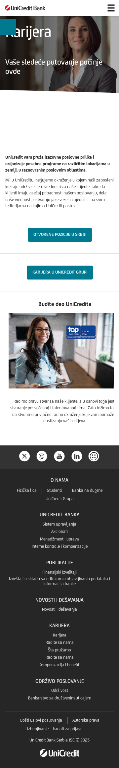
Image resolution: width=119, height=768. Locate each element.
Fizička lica (27, 490)
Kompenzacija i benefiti (59, 664)
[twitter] (24, 455)
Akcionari (59, 531)
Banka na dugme (87, 490)
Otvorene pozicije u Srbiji (59, 234)
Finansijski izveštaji (59, 572)
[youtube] (59, 455)
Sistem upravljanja (59, 524)
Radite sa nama (60, 642)
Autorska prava (85, 720)
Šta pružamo (59, 649)
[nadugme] (94, 455)
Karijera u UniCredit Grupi (59, 272)
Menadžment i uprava (59, 539)
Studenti (54, 490)
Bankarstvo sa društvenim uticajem (59, 697)
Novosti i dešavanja (59, 609)
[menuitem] (8, 27)
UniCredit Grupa (60, 498)
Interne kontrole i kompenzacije (60, 546)
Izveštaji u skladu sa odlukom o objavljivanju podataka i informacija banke (59, 581)
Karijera (59, 635)
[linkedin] (77, 455)
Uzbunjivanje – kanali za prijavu (54, 728)
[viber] (42, 455)
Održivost (59, 690)
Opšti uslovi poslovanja (41, 720)
